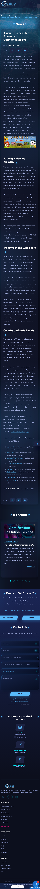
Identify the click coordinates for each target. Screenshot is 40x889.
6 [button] (26, 581)
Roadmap (4, 852)
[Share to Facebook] (12, 50)
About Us (4, 862)
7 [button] (29, 581)
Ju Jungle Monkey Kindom (14, 447)
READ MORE (31, 567)
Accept (17, 886)
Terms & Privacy (6, 868)
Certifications (5, 865)
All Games (4, 823)
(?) (26, 699)
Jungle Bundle (11, 477)
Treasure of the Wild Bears (15, 458)
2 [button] (14, 581)
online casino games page (20, 432)
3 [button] (17, 581)
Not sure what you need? (20, 610)
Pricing (3, 839)
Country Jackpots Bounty (14, 463)
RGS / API (4, 819)
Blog (2, 846)
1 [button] (10, 581)
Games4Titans (5, 826)
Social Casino (5, 813)
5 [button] (23, 581)
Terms (28, 704)
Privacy (24, 704)
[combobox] (20, 671)
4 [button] (20, 581)
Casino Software (6, 816)
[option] (19, 549)
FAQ (2, 849)
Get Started (5, 842)
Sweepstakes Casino (7, 806)
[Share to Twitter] (18, 50)
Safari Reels (10, 452)
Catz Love (10, 469)
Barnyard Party (11, 480)
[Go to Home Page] (8, 4)
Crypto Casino (5, 810)
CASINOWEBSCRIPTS (15, 45)
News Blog (12, 16)
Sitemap (3, 872)
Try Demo (4, 836)
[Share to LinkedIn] (25, 50)
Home (3, 16)
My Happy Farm (11, 472)
